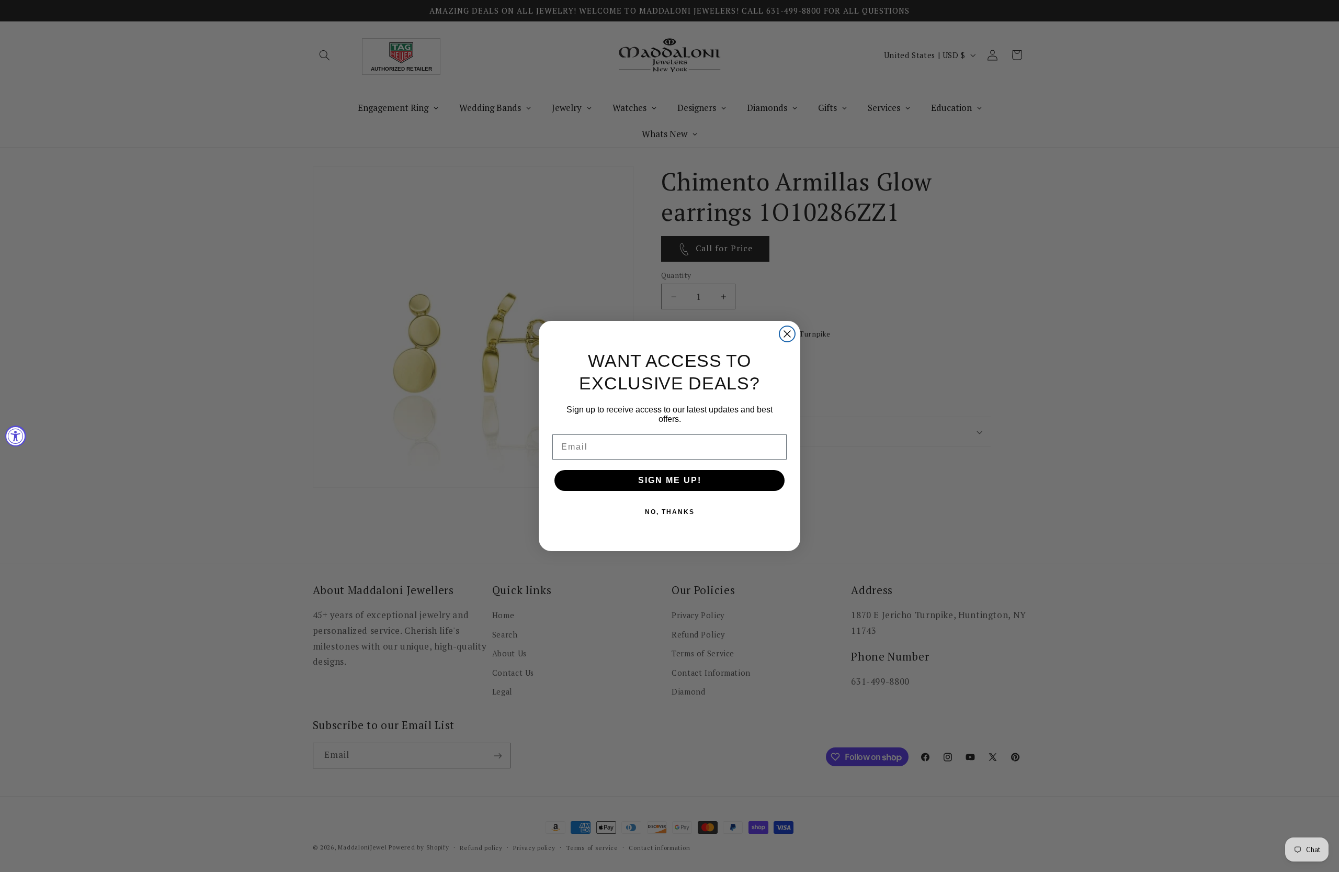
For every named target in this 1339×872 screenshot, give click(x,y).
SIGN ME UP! (669, 480)
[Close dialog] (787, 334)
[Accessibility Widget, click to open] (15, 436)
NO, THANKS (670, 512)
